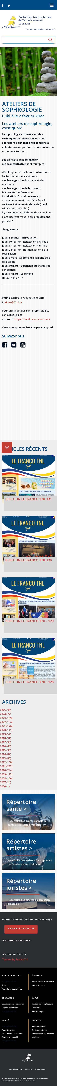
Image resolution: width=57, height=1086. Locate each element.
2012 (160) (6, 762)
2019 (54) (5, 734)
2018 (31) (5, 738)
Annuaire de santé (10, 1037)
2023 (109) (6, 718)
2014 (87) (5, 754)
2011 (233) (6, 766)
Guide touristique (39, 1030)
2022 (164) (6, 722)
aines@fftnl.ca (13, 302)
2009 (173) (6, 774)
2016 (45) (5, 746)
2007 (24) (5, 782)
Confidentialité (15, 1069)
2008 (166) (6, 778)
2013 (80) (5, 758)
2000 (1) (5, 786)
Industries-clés (38, 985)
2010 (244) (6, 770)
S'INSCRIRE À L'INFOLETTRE (21, 929)
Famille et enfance (10, 1007)
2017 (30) (5, 742)
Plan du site (40, 1069)
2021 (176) (6, 726)
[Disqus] (28, 399)
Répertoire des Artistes (12, 989)
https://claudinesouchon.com (32, 319)
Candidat (35, 1007)
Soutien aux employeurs (42, 1004)
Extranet (28, 1069)
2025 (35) (5, 710)
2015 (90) (5, 750)
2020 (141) (6, 730)
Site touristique (38, 1026)
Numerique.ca (29, 1081)
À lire (4, 985)
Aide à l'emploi (38, 1011)
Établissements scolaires (13, 1004)
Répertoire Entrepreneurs (43, 981)
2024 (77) (5, 714)
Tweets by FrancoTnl (15, 959)
